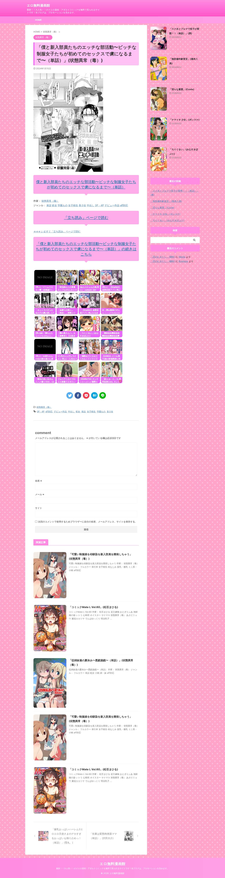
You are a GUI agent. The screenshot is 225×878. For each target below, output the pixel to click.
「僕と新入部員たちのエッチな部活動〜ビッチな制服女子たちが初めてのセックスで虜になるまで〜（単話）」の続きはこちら (86, 249)
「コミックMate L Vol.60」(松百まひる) (93, 607)
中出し (90, 205)
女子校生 (73, 205)
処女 (54, 205)
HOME (38, 20)
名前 (38, 480)
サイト (38, 508)
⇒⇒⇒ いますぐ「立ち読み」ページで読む (57, 231)
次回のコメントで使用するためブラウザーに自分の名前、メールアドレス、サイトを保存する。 (87, 521)
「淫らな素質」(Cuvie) (181, 89)
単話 (48, 205)
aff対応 (124, 205)
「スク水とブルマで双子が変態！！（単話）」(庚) (174, 192)
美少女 (82, 205)
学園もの (63, 205)
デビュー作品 (112, 205)
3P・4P (99, 205)
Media (182, 256)
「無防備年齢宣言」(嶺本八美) (166, 201)
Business (183, 261)
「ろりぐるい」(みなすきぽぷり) (167, 220)
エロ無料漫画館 (38, 5)
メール (39, 494)
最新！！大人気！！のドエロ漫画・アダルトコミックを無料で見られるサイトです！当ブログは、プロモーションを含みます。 (112, 868)
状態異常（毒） (50, 200)
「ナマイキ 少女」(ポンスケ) (184, 119)
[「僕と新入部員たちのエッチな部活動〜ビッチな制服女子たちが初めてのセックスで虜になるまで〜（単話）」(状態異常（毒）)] (94, 395)
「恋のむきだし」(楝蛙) (162, 256)
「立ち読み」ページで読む (86, 217)
